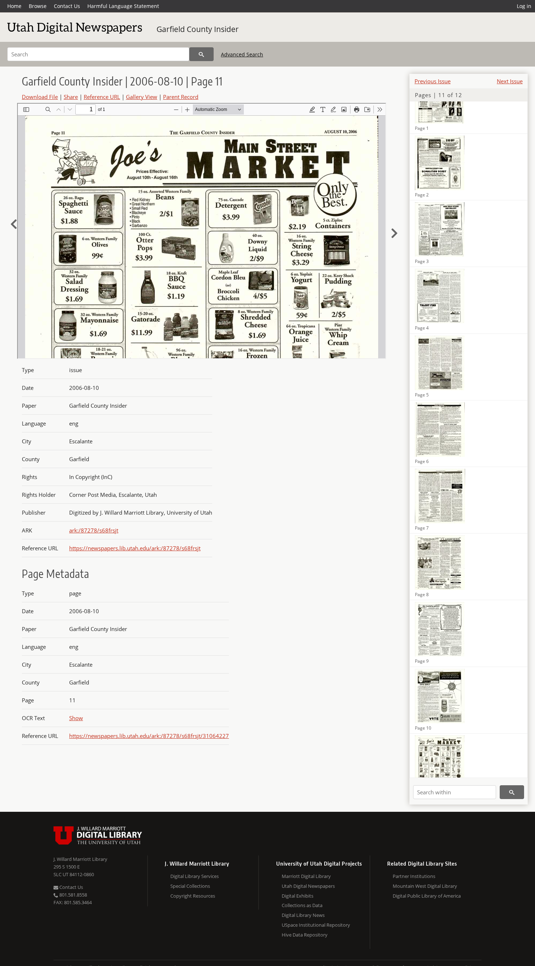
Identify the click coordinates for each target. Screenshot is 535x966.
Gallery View (141, 96)
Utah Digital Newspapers (308, 886)
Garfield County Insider (197, 29)
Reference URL (102, 96)
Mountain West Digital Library (425, 886)
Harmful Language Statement (123, 6)
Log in (524, 6)
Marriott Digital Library (306, 876)
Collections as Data (302, 905)
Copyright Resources (192, 896)
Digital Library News (303, 915)
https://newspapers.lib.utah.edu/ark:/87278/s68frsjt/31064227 (149, 735)
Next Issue (510, 81)
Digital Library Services (194, 876)
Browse (38, 6)
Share (71, 96)
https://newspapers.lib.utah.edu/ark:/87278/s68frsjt (135, 548)
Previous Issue (433, 81)
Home (14, 6)
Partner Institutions (414, 876)
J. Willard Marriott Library (80, 859)
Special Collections (190, 886)
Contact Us (67, 6)
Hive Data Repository (305, 934)
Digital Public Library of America (427, 896)
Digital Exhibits (297, 896)
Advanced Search (242, 54)
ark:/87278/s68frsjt (93, 530)
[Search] (201, 54)
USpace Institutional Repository (316, 925)
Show (76, 718)
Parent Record (180, 96)
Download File (40, 96)
